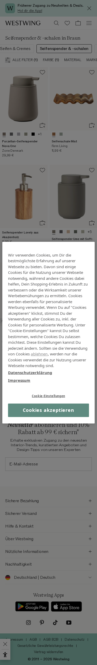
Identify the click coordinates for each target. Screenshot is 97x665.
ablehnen (39, 353)
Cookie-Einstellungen (48, 396)
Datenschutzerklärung (30, 372)
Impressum (19, 380)
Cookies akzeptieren (48, 410)
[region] (48, 332)
